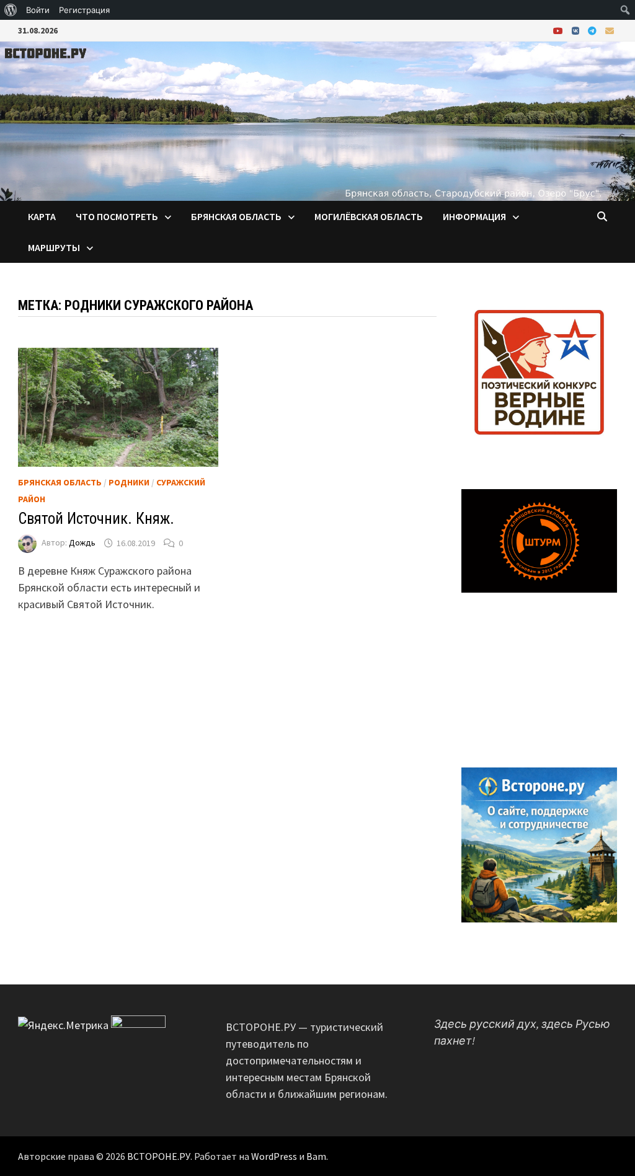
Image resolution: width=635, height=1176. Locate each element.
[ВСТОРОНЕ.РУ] (317, 120)
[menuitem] (11, 10)
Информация (474, 216)
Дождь (82, 543)
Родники (129, 482)
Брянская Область (60, 482)
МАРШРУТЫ (54, 247)
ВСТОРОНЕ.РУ (158, 1156)
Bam (316, 1156)
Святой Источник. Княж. (96, 519)
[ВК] (577, 30)
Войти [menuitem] (38, 10)
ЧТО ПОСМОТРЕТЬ (117, 216)
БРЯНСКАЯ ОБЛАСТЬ (236, 216)
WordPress (274, 1156)
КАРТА (42, 216)
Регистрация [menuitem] (84, 10)
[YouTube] (559, 30)
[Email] (609, 30)
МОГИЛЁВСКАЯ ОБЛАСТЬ (368, 216)
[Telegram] (593, 30)
